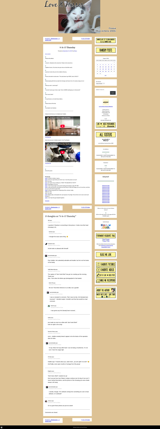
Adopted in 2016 (106, 199)
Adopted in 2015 (106, 200)
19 (105, 69)
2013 (46, 182)
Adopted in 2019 (106, 194)
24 (100, 71)
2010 (46, 187)
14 (111, 66)
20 (108, 69)
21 (111, 69)
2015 (46, 179)
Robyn (75, 51)
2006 (46, 194)
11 (103, 66)
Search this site (100, 89)
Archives (98, 81)
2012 (46, 184)
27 (108, 71)
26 (105, 71)
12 (105, 66)
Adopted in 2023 (106, 188)
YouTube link (48, 137)
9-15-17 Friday (85, 38)
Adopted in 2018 (106, 196)
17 (100, 69)
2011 (46, 185)
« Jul (105, 75)
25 (103, 71)
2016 (46, 178)
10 (100, 66)
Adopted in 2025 (106, 185)
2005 (46, 197)
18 (103, 69)
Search (112, 92)
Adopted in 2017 (106, 197)
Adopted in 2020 (106, 193)
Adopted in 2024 (106, 187)
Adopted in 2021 (106, 191)
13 (108, 66)
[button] (1, 427)
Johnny (49, 400)
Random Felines (51, 331)
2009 (46, 190)
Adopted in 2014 (106, 202)
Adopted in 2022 (106, 190)
